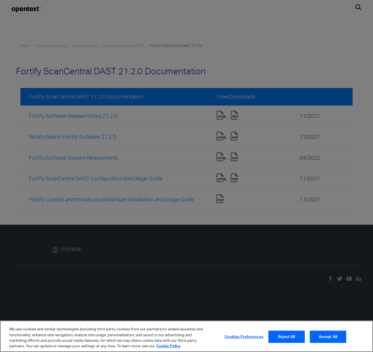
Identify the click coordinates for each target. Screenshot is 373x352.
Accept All (328, 336)
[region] (186, 336)
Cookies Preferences (243, 336)
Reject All (286, 336)
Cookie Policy (168, 346)
